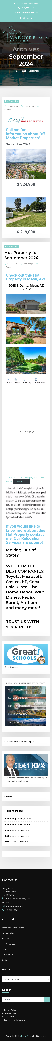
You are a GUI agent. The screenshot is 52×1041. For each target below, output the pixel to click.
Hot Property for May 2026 (16, 841)
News (4, 949)
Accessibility (9, 1016)
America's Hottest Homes (13, 927)
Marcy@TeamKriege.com (27, 12)
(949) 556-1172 (28, 8)
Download (21, 481)
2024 (24, 70)
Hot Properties (11, 101)
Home (15, 70)
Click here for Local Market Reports (19, 741)
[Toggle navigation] (46, 48)
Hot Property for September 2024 (21, 255)
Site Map (8, 796)
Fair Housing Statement (14, 1020)
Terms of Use (10, 1013)
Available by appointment (27, 3)
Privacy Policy (10, 1010)
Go (47, 999)
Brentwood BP (8, 933)
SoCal (4, 960)
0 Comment (9, 109)
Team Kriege (29, 106)
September (34, 70)
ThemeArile (26, 1036)
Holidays (6, 938)
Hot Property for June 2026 (16, 830)
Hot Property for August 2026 (17, 818)
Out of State (7, 954)
